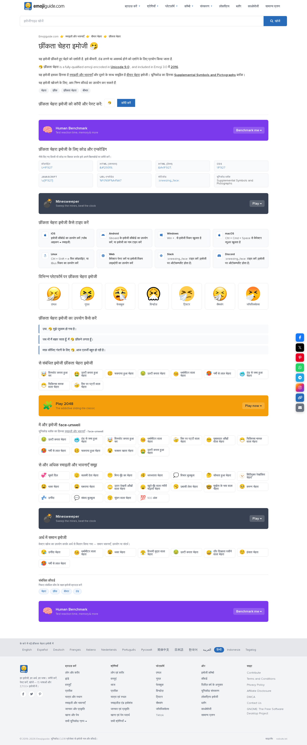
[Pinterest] (40, 694)
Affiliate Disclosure (259, 691)
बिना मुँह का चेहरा (119, 475)
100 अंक (148, 498)
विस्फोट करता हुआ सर (54, 374)
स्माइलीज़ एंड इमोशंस (121, 703)
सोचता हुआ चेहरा (218, 475)
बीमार (66, 591)
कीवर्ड (204, 678)
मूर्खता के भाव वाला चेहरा (219, 487)
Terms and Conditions (261, 678)
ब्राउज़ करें (132, 6)
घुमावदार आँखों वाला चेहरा (217, 440)
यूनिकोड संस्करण (210, 691)
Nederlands (109, 649)
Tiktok (160, 715)
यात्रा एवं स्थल (118, 697)
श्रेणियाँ (153, 6)
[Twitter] (31, 694)
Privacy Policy (256, 685)
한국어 (193, 649)
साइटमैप (269, 738)
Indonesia (233, 649)
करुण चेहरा (249, 486)
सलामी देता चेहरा (86, 475)
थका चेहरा (50, 486)
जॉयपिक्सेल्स (162, 709)
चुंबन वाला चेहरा (119, 498)
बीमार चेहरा (96, 36)
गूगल (158, 678)
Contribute (254, 672)
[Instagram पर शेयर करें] (300, 387)
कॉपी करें (126, 103)
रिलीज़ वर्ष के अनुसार (212, 685)
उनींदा (47, 498)
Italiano (91, 649)
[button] (66, 166)
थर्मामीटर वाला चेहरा (184, 374)
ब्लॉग (238, 6)
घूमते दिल (49, 475)
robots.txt (281, 738)
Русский (146, 649)
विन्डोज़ (160, 691)
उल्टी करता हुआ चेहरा (86, 374)
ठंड (77, 591)
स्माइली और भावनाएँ (74, 36)
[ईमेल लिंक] (300, 407)
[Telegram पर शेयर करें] (300, 377)
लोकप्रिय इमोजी (209, 697)
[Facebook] (23, 694)
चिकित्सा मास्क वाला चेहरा (52, 385)
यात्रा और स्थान (73, 697)
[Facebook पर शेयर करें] (300, 337)
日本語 (179, 649)
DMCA (251, 697)
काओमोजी (253, 6)
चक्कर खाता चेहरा (120, 451)
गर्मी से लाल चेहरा (218, 373)
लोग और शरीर (72, 672)
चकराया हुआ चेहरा (120, 373)
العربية (207, 649)
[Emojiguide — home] (44, 6)
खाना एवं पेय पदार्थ (120, 715)
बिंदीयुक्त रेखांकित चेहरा (252, 476)
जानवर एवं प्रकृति (120, 709)
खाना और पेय (72, 715)
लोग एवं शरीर (117, 672)
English (27, 649)
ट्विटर (159, 697)
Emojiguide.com (48, 36)
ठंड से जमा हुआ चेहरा (251, 374)
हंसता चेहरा (248, 552)
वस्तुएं (114, 678)
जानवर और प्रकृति (75, 709)
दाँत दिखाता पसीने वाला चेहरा (219, 553)
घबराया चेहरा (84, 486)
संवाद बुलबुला (84, 498)
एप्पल (158, 672)
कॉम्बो (188, 6)
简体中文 (163, 649)
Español (42, 649)
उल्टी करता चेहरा (152, 373)
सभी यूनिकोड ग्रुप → (76, 721)
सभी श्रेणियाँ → (118, 721)
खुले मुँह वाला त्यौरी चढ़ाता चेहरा (153, 487)
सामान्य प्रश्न (272, 6)
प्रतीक (68, 691)
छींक (55, 591)
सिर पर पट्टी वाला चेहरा (87, 385)
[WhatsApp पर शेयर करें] (300, 367)
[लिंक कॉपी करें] (300, 397)
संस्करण (206, 6)
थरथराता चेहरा (151, 475)
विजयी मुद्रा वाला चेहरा (152, 553)
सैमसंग (159, 703)
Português (129, 649)
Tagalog (251, 649)
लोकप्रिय (224, 6)
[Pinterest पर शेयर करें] (300, 357)
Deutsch (58, 649)
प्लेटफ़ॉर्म (171, 6)
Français (75, 649)
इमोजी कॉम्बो (207, 672)
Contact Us (254, 703)
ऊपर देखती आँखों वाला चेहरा (120, 487)
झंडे (67, 678)
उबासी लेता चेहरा (185, 486)
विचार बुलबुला (183, 475)
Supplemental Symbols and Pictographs (235, 182)
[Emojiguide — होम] (24, 669)
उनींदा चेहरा (50, 552)
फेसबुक (160, 685)
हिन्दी (219, 649)
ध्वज (113, 685)
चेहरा (43, 90)
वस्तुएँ (68, 685)
